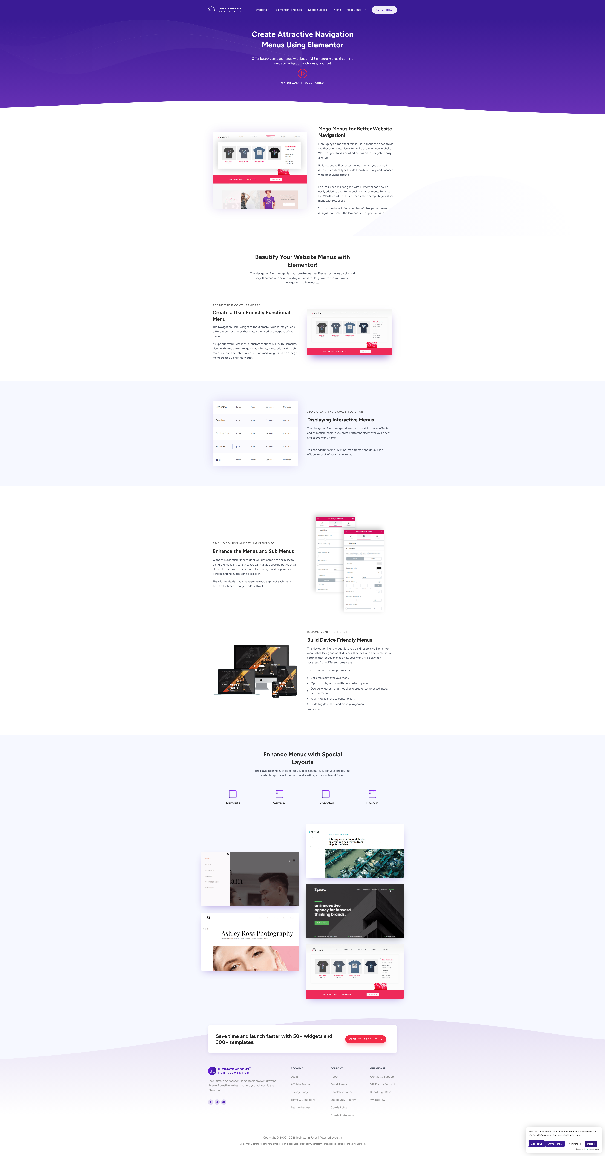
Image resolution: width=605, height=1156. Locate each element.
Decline (591, 1143)
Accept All (536, 1143)
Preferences (574, 1143)
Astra (338, 1137)
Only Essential (555, 1143)
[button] (268, 9)
